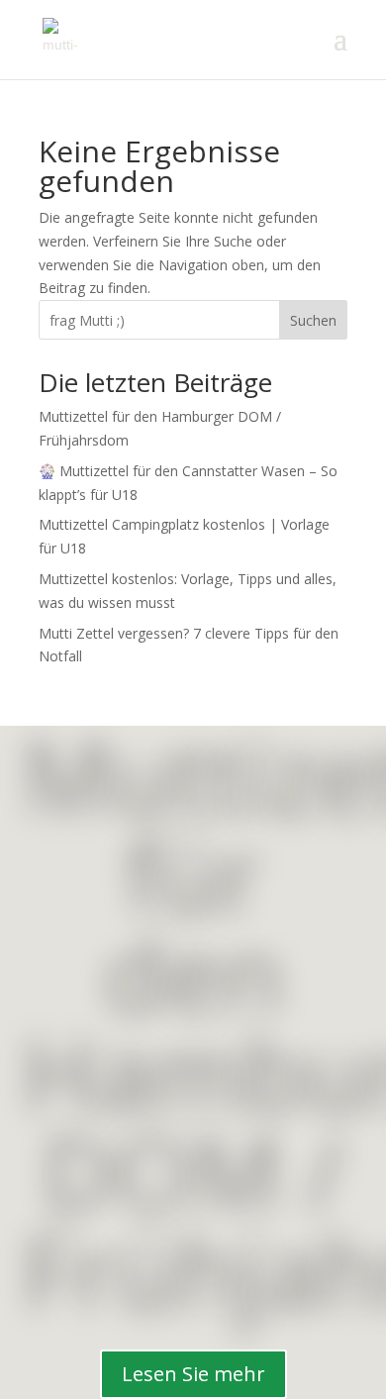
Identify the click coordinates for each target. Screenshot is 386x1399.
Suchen (313, 320)
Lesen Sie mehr (193, 1373)
